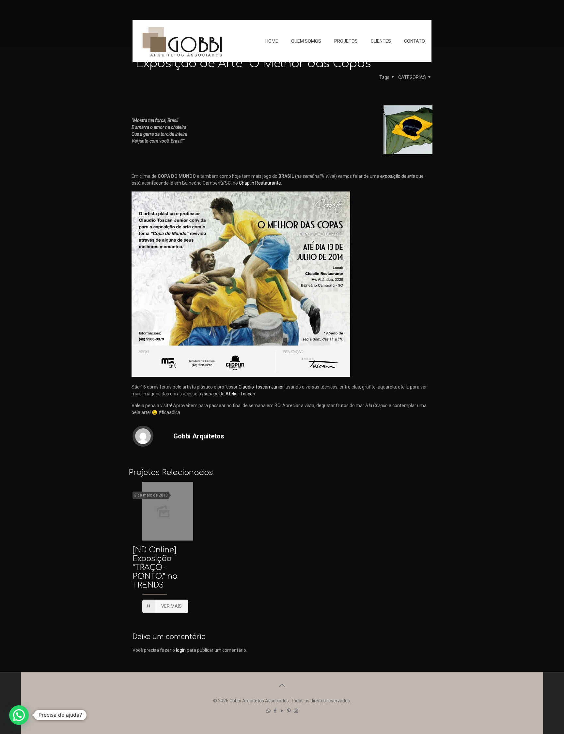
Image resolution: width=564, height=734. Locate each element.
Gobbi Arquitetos (198, 436)
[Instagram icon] (295, 711)
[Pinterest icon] (289, 711)
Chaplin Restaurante (260, 183)
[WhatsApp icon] (268, 711)
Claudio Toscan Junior (261, 387)
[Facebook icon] (275, 711)
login (181, 650)
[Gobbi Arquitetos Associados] (182, 41)
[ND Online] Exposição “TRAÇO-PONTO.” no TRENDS (155, 567)
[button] (19, 715)
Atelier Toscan (240, 393)
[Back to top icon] (282, 685)
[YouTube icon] (282, 711)
